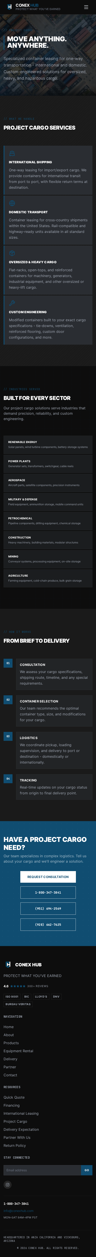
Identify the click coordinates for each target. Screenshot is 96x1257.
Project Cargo (15, 1121)
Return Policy (15, 1145)
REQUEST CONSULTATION (48, 877)
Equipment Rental (18, 1051)
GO (87, 1170)
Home (9, 1027)
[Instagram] (8, 1185)
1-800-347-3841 (48, 892)
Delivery (10, 1059)
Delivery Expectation (21, 1129)
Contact (10, 1075)
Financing (12, 1105)
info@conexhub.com (18, 1211)
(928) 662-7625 (48, 925)
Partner (10, 1067)
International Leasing (21, 1113)
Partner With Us (17, 1137)
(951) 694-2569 (48, 909)
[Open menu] (86, 7)
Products (11, 1043)
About (9, 1035)
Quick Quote (14, 1097)
